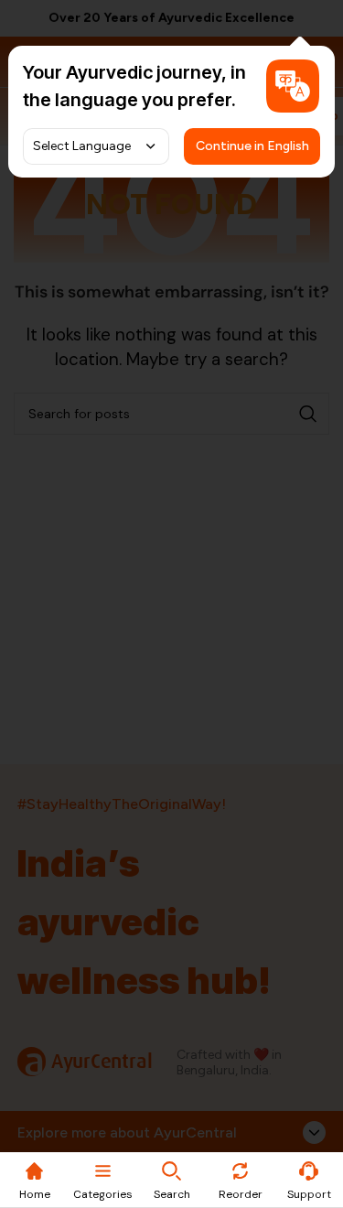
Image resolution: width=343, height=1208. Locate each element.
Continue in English (252, 146)
